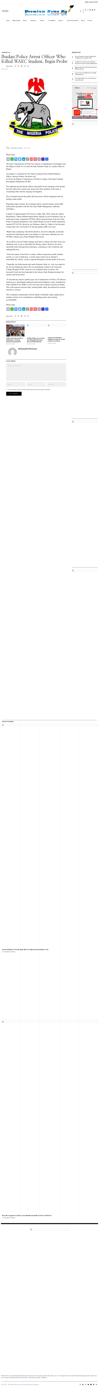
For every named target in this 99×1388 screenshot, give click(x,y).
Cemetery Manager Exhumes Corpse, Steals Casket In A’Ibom (56, 339)
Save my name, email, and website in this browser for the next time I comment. (29, 389)
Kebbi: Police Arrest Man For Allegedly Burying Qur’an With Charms (36, 339)
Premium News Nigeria (31, 1384)
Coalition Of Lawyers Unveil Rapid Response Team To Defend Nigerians (86, 62)
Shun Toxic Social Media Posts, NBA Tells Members (85, 73)
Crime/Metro (5, 52)
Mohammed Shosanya (17, 148)
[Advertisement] (49, 37)
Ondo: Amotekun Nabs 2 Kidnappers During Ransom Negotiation (14, 339)
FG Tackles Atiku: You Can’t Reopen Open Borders (85, 79)
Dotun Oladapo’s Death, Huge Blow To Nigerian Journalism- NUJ (85, 57)
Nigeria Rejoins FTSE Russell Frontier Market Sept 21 (86, 68)
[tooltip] (83, 10)
